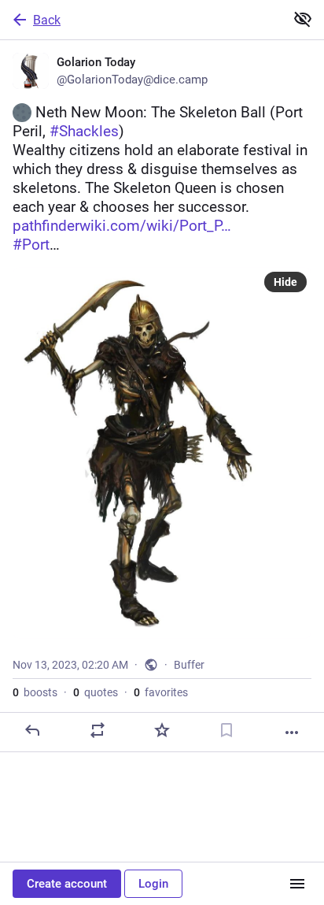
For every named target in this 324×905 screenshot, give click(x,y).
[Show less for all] (303, 19)
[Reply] (32, 730)
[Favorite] (162, 730)
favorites (161, 692)
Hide (285, 282)
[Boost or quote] (97, 730)
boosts (35, 692)
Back (47, 20)
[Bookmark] (226, 730)
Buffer (189, 664)
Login (153, 884)
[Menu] (297, 883)
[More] (291, 732)
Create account (67, 884)
